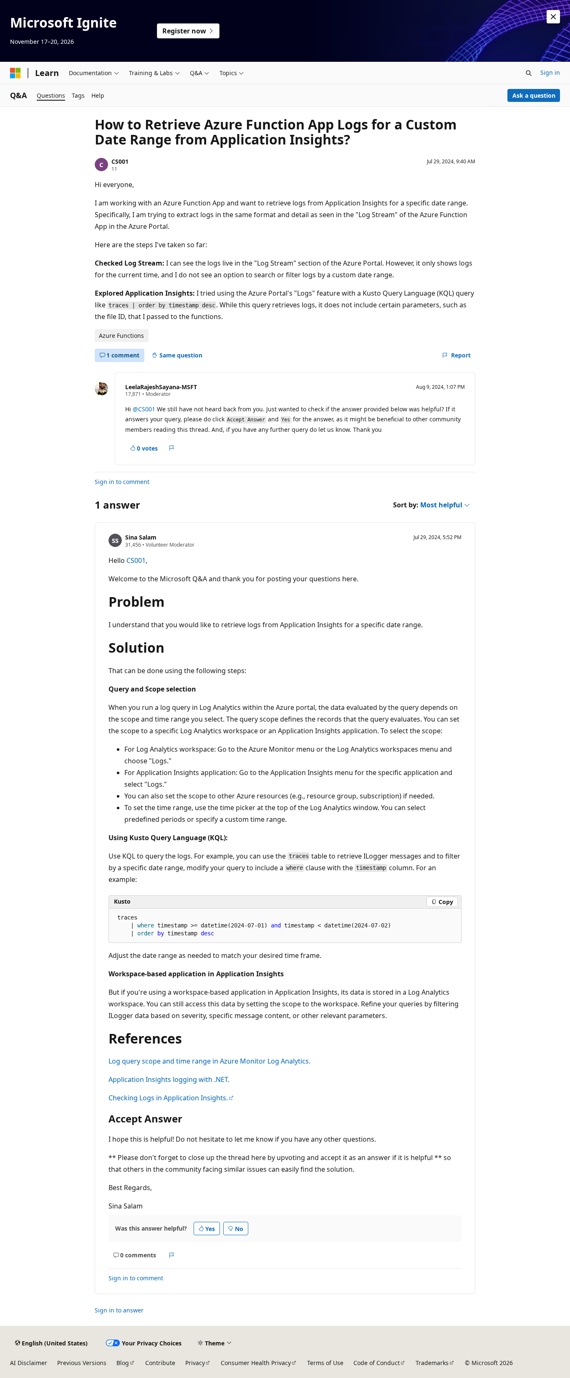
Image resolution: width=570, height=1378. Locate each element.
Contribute (160, 1363)
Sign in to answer (119, 1310)
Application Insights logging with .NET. (169, 1079)
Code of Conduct (376, 1363)
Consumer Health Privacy (256, 1363)
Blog (122, 1363)
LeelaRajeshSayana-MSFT (161, 387)
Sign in (550, 72)
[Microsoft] (15, 73)
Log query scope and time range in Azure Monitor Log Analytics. (209, 1061)
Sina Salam (140, 537)
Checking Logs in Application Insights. (168, 1097)
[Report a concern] (171, 448)
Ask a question (533, 95)
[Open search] (528, 73)
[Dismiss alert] (553, 16)
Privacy (195, 1363)
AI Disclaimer (28, 1363)
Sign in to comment (122, 482)
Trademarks (432, 1363)
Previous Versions (81, 1363)
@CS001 (144, 409)
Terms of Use (325, 1363)
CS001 (120, 161)
